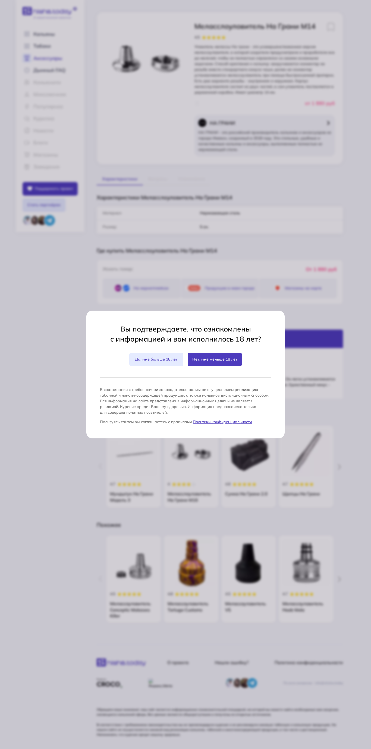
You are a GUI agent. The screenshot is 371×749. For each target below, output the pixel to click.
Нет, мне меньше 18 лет (214, 359)
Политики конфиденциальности (222, 421)
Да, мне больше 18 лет (156, 359)
